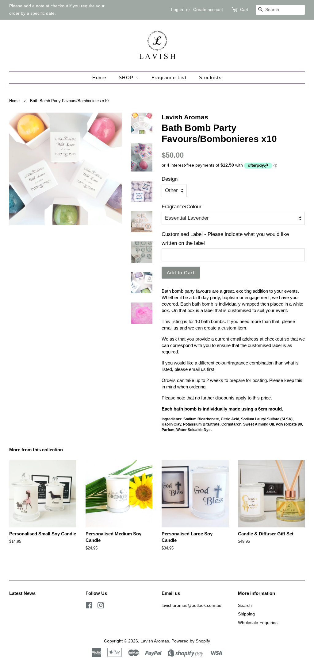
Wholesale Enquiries (258, 622)
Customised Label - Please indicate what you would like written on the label (225, 238)
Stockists (210, 77)
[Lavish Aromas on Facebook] (89, 606)
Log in (177, 9)
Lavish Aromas (154, 640)
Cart (244, 9)
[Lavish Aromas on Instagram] (100, 606)
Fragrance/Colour (181, 207)
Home (99, 77)
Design (170, 179)
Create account (208, 9)
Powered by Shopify (190, 640)
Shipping (246, 613)
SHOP (127, 77)
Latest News (22, 593)
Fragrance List (169, 77)
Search (245, 605)
